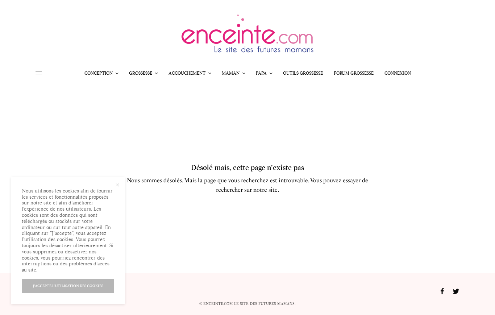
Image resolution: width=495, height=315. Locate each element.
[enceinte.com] (247, 36)
